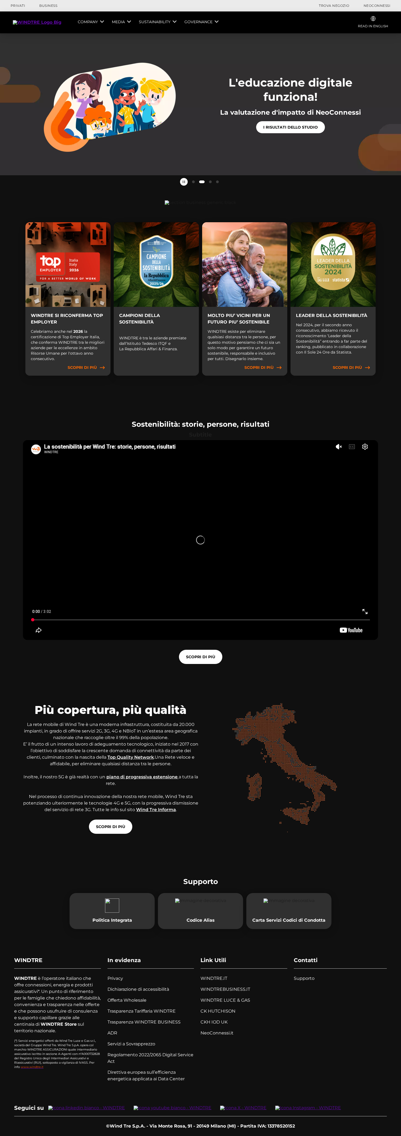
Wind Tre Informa (156, 809)
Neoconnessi (377, 6)
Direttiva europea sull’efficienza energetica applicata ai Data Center (146, 1075)
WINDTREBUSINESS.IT (225, 989)
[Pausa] (184, 182)
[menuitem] (91, 22)
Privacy (115, 978)
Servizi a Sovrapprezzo (131, 1043)
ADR (112, 1033)
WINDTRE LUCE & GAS (225, 1000)
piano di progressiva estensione (142, 776)
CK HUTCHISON (217, 1011)
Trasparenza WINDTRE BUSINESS (144, 1022)
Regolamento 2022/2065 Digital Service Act (150, 1058)
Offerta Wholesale (126, 1000)
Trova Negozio (334, 6)
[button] (193, 181)
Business (48, 6)
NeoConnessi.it (217, 1033)
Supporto (304, 978)
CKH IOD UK (214, 1022)
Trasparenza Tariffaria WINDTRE (141, 1011)
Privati (18, 6)
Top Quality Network (130, 757)
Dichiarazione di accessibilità (138, 989)
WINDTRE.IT (213, 978)
